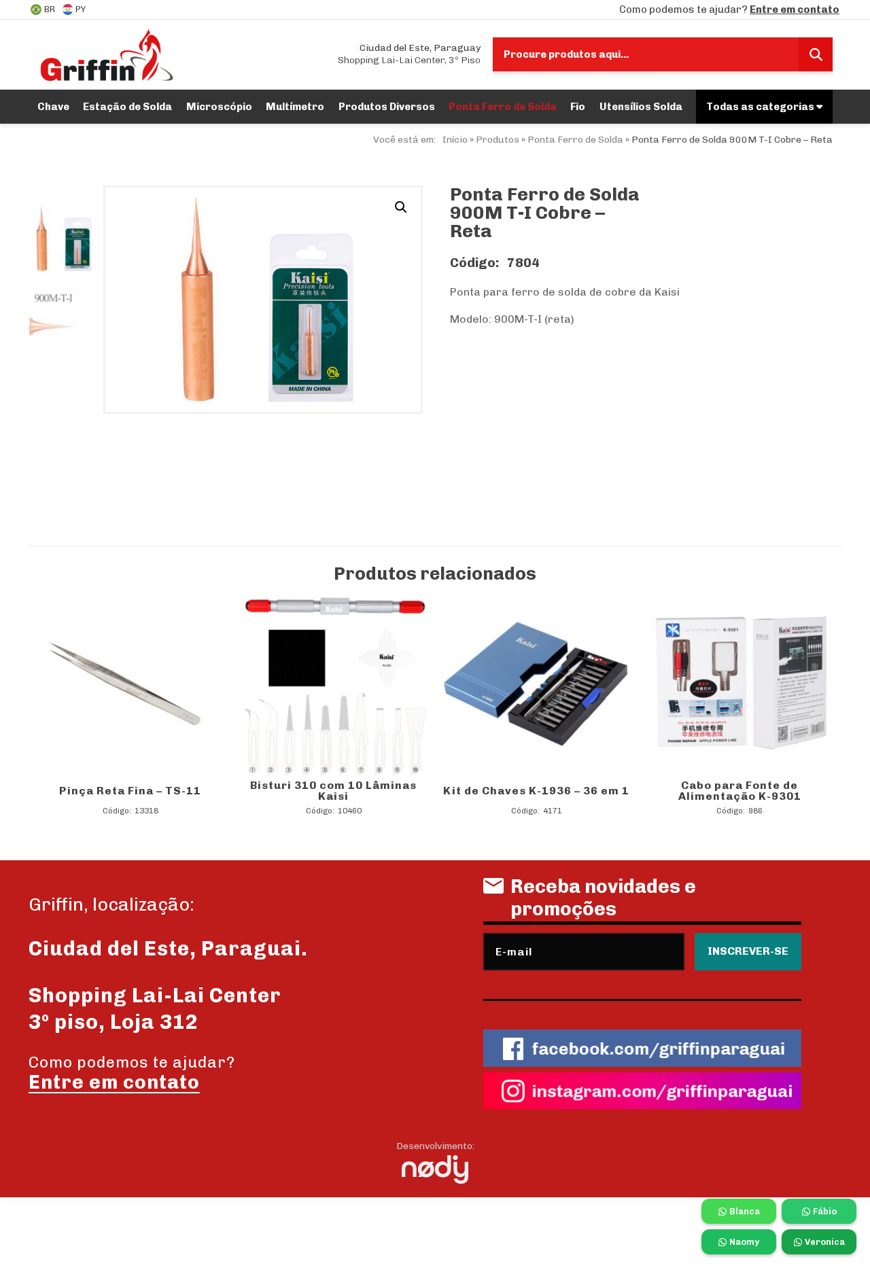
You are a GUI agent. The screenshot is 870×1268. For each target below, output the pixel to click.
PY (80, 9)
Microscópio (219, 107)
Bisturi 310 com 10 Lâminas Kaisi (333, 791)
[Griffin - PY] (106, 54)
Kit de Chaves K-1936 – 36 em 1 (536, 790)
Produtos (497, 139)
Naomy (744, 1242)
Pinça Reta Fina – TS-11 (130, 790)
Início (455, 139)
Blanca (744, 1211)
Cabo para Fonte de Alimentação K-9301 (739, 791)
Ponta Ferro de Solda (503, 107)
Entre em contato (794, 9)
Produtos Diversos (386, 107)
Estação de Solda (127, 107)
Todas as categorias (761, 107)
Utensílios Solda (640, 107)
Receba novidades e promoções (603, 897)
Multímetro (295, 107)
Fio (577, 107)
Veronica (825, 1242)
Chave (53, 107)
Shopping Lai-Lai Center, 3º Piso (409, 54)
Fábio (825, 1211)
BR (49, 9)
